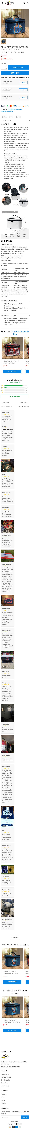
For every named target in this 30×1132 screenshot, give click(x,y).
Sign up (25, 1117)
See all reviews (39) (15, 382)
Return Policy (5, 1083)
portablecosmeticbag (7, 111)
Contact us (4, 1094)
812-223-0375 (5, 1064)
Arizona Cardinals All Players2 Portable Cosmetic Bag (11, 362)
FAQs (2, 1097)
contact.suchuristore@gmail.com (10, 1066)
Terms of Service (6, 1077)
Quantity (3, 63)
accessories (18, 109)
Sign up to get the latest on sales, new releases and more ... (15, 1113)
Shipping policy (5, 1080)
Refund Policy (5, 1086)
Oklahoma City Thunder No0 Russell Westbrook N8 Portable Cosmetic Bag (11, 973)
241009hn (11, 109)
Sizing (3, 1100)
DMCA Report (11, 1124)
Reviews (3, 1103)
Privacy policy (5, 1074)
